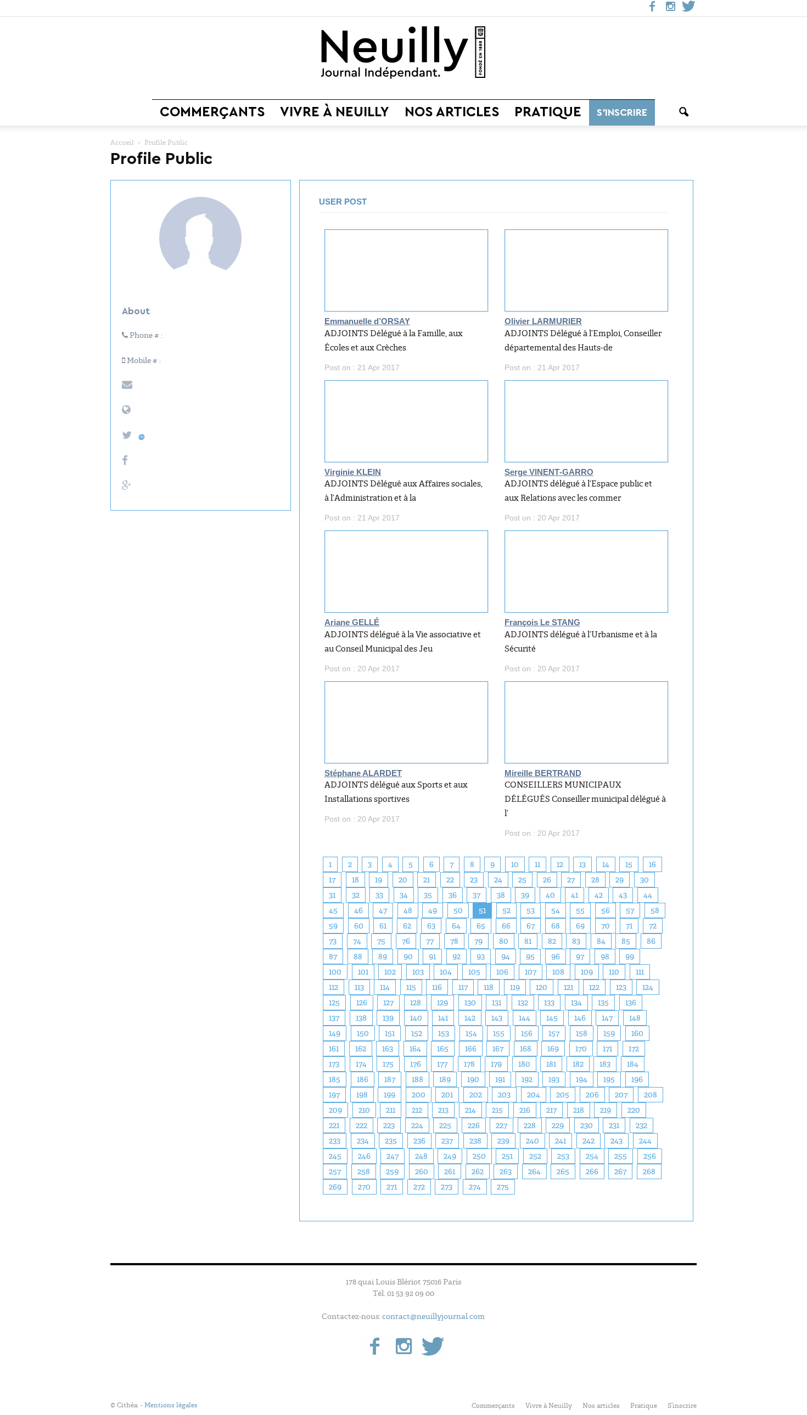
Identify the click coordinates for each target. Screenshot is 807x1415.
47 (383, 910)
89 (382, 956)
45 (333, 910)
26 (547, 879)
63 (431, 925)
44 (647, 895)
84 (601, 941)
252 (535, 1156)
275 (503, 1186)
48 (408, 910)
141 (443, 1017)
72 (653, 925)
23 (474, 879)
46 (358, 910)
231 (614, 1125)
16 (652, 864)
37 (476, 895)
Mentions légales (171, 1405)
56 (605, 910)
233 (334, 1140)
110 (614, 971)
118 (489, 987)
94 (505, 956)
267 (620, 1171)
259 (392, 1171)
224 (417, 1125)
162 (360, 1048)
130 (470, 1002)
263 (506, 1171)
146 (580, 1017)
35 (428, 895)
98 (605, 956)
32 (356, 895)
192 (527, 1079)
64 (456, 925)
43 (623, 895)
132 (523, 1002)
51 (482, 910)
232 (641, 1125)
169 (553, 1048)
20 (403, 879)
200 (418, 1094)
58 (655, 910)
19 (378, 879)
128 (415, 1002)
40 (550, 895)
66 (506, 925)
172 (634, 1048)
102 (390, 971)
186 (362, 1079)
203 (504, 1094)
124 (647, 987)
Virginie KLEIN (352, 472)
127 (388, 1002)
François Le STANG (542, 622)
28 (595, 879)
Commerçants (212, 112)
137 (334, 1017)
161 (334, 1048)
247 (392, 1156)
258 (363, 1171)
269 (335, 1186)
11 (537, 864)
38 (501, 895)
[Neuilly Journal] (403, 53)
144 (524, 1017)
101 (363, 971)
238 (475, 1140)
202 (475, 1094)
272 (419, 1186)
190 (473, 1079)
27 (571, 879)
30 (644, 879)
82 (552, 941)
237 (447, 1140)
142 (469, 1017)
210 (364, 1110)
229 (558, 1125)
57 (630, 910)
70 (605, 925)
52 (506, 910)
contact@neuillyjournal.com (433, 1316)
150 (363, 1033)
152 (416, 1033)
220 (633, 1110)
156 (527, 1033)
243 (616, 1140)
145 (552, 1017)
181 (551, 1064)
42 (599, 895)
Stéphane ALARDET (363, 773)
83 (576, 941)
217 (551, 1110)
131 (496, 1002)
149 (334, 1033)
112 (333, 987)
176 (415, 1064)
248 (421, 1156)
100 (335, 971)
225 (445, 1125)
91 (432, 956)
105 (474, 971)
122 (594, 987)
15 (628, 864)
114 (385, 987)
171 (607, 1048)
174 (361, 1064)
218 (578, 1110)
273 (446, 1186)
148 (635, 1017)
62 (407, 925)
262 (478, 1171)
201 (447, 1094)
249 (450, 1156)
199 (389, 1094)
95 (530, 956)
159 (609, 1033)
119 (515, 987)
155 (499, 1033)
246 (364, 1156)
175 (388, 1064)
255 (620, 1156)
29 (619, 879)
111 (640, 971)
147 (607, 1017)
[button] (683, 112)
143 (496, 1017)
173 (334, 1064)
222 (361, 1125)
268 (649, 1171)
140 (416, 1017)
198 (362, 1094)
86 (651, 941)
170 (581, 1048)
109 (587, 971)
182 (578, 1064)
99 (629, 956)
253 (563, 1156)
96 (555, 956)
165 (443, 1048)
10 (515, 864)
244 (645, 1140)
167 (497, 1048)
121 (568, 987)
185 (334, 1079)
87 (333, 956)
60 (358, 925)
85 (625, 941)
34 (404, 895)
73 (333, 941)
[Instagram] (670, 8)
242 (588, 1140)
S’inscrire (622, 112)
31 (332, 895)
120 (541, 987)
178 (469, 1064)
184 (632, 1064)
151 (390, 1033)
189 (445, 1079)
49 (432, 910)
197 (334, 1094)
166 (471, 1048)
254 (592, 1156)
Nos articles (452, 112)
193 (553, 1079)
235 (391, 1140)
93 (481, 956)
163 (387, 1048)
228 (530, 1125)
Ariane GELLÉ (351, 622)
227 (501, 1125)
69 (580, 925)
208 (650, 1094)
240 (532, 1140)
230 (586, 1125)
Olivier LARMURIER (543, 321)
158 (581, 1033)
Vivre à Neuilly (334, 112)
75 (381, 941)
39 (525, 895)
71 (629, 925)
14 (605, 864)
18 (355, 879)
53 (530, 910)
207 (621, 1094)
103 (418, 971)
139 (388, 1017)
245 (335, 1156)
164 (415, 1048)
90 (408, 956)
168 (525, 1048)
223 (389, 1125)
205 (562, 1094)
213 (443, 1110)
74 (357, 941)
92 (456, 956)
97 (580, 956)
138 (361, 1017)
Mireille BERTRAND (543, 773)
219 (605, 1110)
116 (437, 987)
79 (478, 941)
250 (479, 1156)
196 (637, 1079)
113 (359, 987)
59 (333, 925)
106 (502, 971)
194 (581, 1079)
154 (471, 1033)
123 (621, 987)
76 (406, 941)
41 (574, 895)
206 (592, 1094)
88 (358, 956)
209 (335, 1110)
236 (419, 1140)
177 (442, 1064)
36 (453, 895)
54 (555, 910)
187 (389, 1079)
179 (496, 1064)
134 (576, 1002)
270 (364, 1186)
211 (390, 1110)
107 (530, 971)
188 (417, 1079)
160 (637, 1033)
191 (500, 1079)
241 (560, 1140)
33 (379, 895)
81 (527, 941)
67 (530, 925)
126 (361, 1002)
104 (446, 971)
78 (454, 941)
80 (503, 941)
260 (421, 1171)
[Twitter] (688, 8)
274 (475, 1186)
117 (463, 987)
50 (458, 910)
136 (630, 1002)
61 (382, 925)
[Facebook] (652, 8)
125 (334, 1002)
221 (334, 1125)
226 (474, 1125)
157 (553, 1033)
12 (560, 864)
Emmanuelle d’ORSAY (367, 321)
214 (470, 1110)
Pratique (547, 112)
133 (549, 1002)
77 (430, 941)
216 (524, 1110)
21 (426, 879)
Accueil (122, 142)
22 (450, 879)
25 (522, 879)
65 (481, 925)
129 (442, 1002)
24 (498, 879)
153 (443, 1033)
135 (603, 1002)
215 (497, 1110)
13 (582, 864)
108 (558, 971)
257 (335, 1171)
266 (592, 1171)
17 (332, 879)
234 (363, 1140)
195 (609, 1079)
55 (580, 910)
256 (649, 1156)
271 (391, 1186)
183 (604, 1064)
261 (449, 1171)
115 (411, 987)
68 (555, 925)
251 (507, 1156)
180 (524, 1064)
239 (503, 1140)
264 (534, 1171)
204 (533, 1094)
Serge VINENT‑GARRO (549, 472)
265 (563, 1171)
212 (417, 1110)
